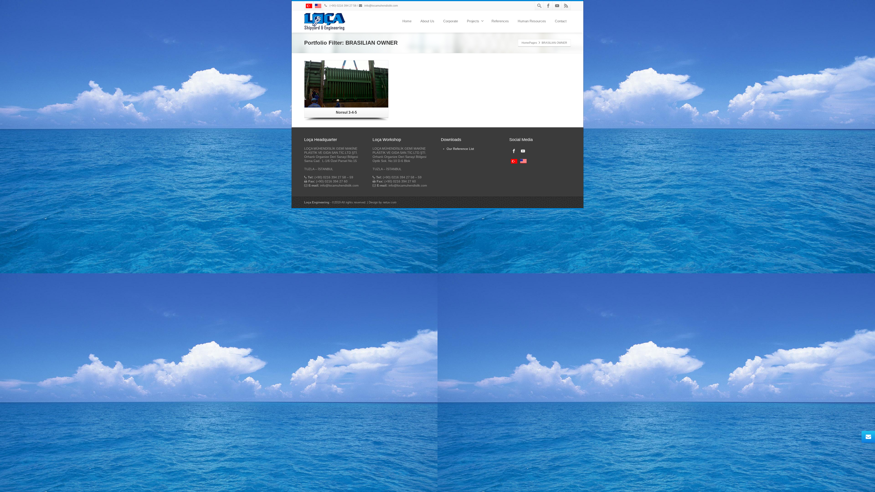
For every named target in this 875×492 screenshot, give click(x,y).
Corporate (450, 21)
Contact (560, 21)
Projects (473, 21)
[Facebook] (548, 5)
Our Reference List (460, 149)
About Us (427, 21)
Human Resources (532, 21)
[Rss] (566, 5)
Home (407, 21)
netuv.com (389, 202)
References (500, 21)
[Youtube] (557, 5)
